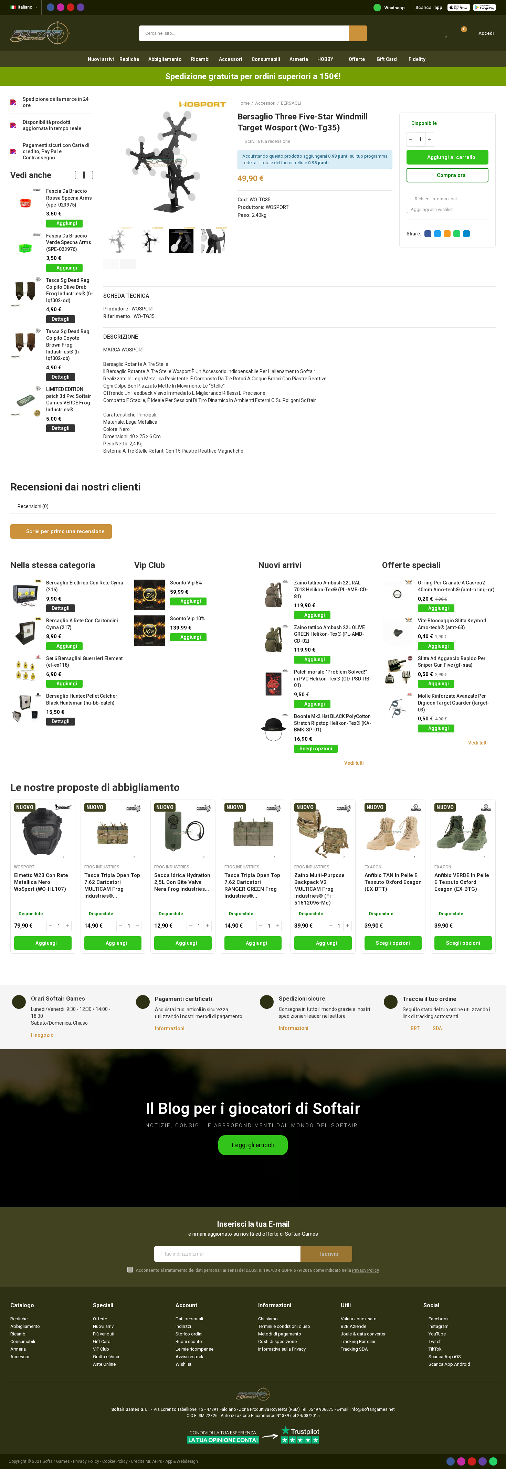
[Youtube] (70, 7)
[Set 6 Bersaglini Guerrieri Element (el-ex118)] (25, 670)
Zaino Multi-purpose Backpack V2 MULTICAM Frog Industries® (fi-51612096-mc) (319, 889)
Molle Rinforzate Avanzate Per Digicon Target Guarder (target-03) (453, 702)
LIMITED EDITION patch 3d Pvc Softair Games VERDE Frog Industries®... (68, 399)
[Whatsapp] (493, 1461)
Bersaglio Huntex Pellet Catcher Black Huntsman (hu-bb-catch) (81, 699)
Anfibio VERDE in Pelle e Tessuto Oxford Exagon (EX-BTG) (461, 882)
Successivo (490, 102)
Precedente (473, 102)
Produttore (115, 308)
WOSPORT (277, 207)
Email (447, 233)
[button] (111, 264)
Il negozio (42, 1035)
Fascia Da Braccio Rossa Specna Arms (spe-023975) (69, 197)
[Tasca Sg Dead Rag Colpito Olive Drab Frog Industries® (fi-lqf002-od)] (25, 292)
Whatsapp (394, 7)
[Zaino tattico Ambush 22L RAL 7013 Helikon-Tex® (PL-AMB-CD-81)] (273, 595)
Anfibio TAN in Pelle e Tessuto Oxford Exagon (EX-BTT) (393, 882)
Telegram (466, 233)
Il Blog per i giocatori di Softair (253, 1108)
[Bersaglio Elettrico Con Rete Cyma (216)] (25, 595)
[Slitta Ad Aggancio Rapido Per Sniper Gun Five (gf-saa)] (397, 670)
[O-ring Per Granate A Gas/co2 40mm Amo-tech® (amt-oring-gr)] (397, 595)
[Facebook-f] (50, 7)
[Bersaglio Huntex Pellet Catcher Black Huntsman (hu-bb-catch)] (25, 708)
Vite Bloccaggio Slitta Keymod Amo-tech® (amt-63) (452, 624)
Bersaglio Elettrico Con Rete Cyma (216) (84, 586)
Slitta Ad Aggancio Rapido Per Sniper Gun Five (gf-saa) (452, 662)
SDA (437, 1028)
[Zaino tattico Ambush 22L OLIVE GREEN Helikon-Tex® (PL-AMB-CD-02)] (273, 639)
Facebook (427, 233)
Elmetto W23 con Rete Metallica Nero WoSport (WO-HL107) (41, 882)
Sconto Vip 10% (187, 618)
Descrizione (120, 337)
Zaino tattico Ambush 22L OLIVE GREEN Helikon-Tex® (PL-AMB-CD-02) (329, 634)
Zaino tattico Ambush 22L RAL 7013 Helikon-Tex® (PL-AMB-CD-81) (331, 589)
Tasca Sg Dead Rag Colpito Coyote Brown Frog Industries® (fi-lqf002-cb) (67, 345)
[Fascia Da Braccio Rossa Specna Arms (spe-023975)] (25, 203)
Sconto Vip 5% (186, 582)
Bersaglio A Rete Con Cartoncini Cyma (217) (82, 624)
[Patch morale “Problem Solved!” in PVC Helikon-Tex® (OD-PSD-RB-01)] (273, 684)
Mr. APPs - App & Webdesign (172, 1461)
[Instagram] (60, 7)
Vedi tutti (354, 763)
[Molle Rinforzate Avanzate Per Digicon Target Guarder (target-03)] (397, 708)
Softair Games (56, 1461)
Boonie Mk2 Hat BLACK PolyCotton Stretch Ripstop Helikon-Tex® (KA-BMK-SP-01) (332, 723)
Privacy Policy (365, 1270)
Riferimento (116, 316)
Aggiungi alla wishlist (432, 209)
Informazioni (170, 1028)
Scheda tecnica (126, 296)
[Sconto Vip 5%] (149, 595)
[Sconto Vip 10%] (149, 630)
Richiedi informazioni (435, 198)
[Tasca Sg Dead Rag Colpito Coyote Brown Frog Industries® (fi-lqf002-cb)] (25, 343)
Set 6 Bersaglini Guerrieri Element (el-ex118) (84, 662)
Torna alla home (481, 102)
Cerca (358, 33)
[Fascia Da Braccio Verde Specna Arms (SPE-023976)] (25, 248)
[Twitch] (80, 7)
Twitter (437, 233)
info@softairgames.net (372, 1409)
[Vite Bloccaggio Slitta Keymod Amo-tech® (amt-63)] (397, 632)
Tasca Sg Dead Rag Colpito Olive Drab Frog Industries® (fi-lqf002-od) (69, 290)
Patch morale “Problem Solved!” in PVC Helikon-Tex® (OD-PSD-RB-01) (332, 678)
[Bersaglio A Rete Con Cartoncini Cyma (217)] (25, 632)
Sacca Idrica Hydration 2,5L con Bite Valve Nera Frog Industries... (182, 882)
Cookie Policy (115, 1461)
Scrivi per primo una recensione (65, 531)
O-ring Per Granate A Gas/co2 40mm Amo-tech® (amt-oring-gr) (456, 586)
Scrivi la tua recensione (267, 141)
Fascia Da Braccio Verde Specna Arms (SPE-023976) (68, 242)
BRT (415, 1028)
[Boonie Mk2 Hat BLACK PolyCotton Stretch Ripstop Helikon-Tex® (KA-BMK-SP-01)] (273, 728)
